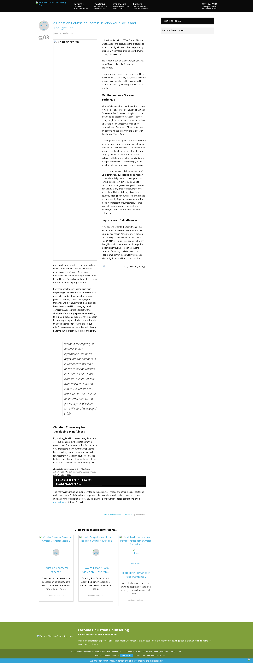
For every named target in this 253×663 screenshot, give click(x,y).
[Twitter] (92, 655)
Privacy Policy (126, 655)
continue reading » (56, 595)
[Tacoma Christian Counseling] (53, 3)
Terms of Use (139, 655)
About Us (115, 655)
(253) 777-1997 (209, 6)
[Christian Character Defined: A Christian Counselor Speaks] (56, 544)
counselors (58, 502)
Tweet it (128, 515)
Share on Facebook (112, 515)
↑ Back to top (139, 515)
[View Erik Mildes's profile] (136, 560)
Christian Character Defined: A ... (56, 570)
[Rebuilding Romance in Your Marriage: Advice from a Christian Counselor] (135, 544)
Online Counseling (102, 655)
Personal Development (63, 33)
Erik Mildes (135, 563)
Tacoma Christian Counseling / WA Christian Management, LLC (100, 652)
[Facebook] (88, 655)
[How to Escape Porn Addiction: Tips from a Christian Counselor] (95, 544)
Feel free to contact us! (156, 655)
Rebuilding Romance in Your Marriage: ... (135, 574)
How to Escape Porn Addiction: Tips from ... (96, 570)
